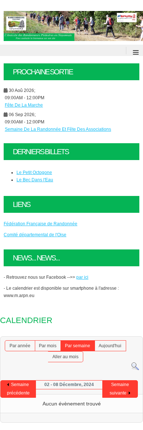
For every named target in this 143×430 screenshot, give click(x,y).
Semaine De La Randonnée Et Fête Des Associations (58, 129)
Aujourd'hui (110, 345)
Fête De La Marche (24, 105)
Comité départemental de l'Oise (35, 234)
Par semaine (77, 345)
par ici (82, 277)
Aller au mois (65, 356)
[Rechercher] (135, 369)
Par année (20, 345)
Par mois (47, 345)
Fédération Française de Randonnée (40, 223)
